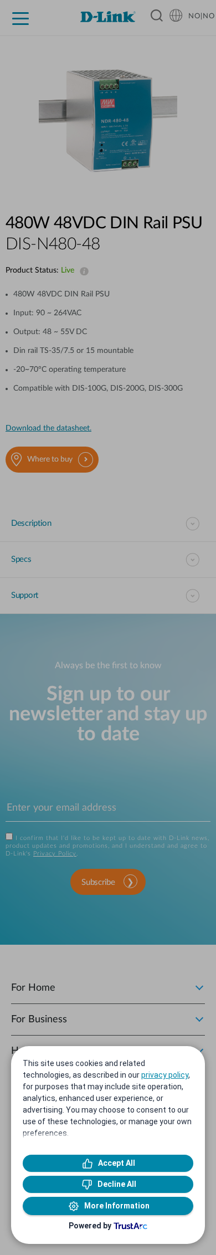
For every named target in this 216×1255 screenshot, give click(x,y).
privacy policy (164, 1074)
